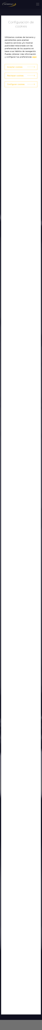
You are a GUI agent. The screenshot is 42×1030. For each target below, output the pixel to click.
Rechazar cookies (15, 76)
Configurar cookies (16, 84)
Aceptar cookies (15, 67)
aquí (34, 57)
